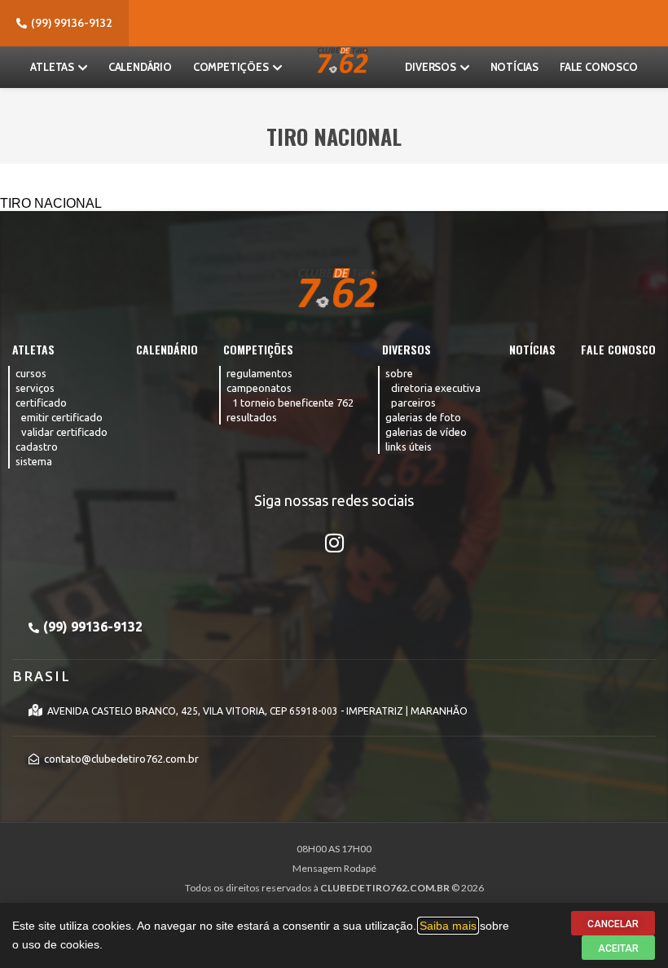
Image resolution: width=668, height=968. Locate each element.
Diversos (430, 66)
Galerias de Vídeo (426, 432)
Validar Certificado (64, 432)
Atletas (52, 66)
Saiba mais (448, 925)
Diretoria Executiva (436, 388)
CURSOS (30, 373)
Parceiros (413, 402)
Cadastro (36, 446)
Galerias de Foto (423, 417)
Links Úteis (408, 446)
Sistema (33, 461)
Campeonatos (259, 388)
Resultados (251, 417)
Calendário (140, 66)
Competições (231, 66)
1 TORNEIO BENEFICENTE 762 (293, 402)
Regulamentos (259, 373)
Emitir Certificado (62, 417)
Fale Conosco (599, 66)
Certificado (41, 402)
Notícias (514, 66)
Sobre (399, 373)
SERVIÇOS (35, 388)
